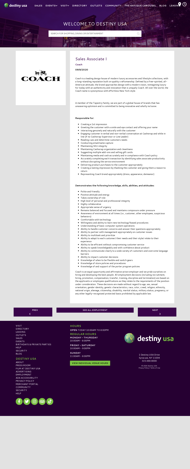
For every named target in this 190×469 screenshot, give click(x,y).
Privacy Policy (25, 380)
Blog (19, 353)
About (20, 362)
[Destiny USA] (149, 338)
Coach (78, 64)
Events (20, 341)
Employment (23, 374)
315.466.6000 (149, 360)
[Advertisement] (95, 435)
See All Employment (95, 310)
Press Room (23, 365)
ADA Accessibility (27, 377)
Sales (19, 338)
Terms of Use (155, 368)
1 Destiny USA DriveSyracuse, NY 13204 (149, 356)
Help (18, 347)
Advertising (23, 371)
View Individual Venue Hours (90, 363)
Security (21, 350)
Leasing (20, 331)
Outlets (21, 335)
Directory (22, 328)
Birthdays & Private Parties (33, 344)
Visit (19, 325)
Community (23, 387)
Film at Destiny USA (28, 368)
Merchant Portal (27, 384)
